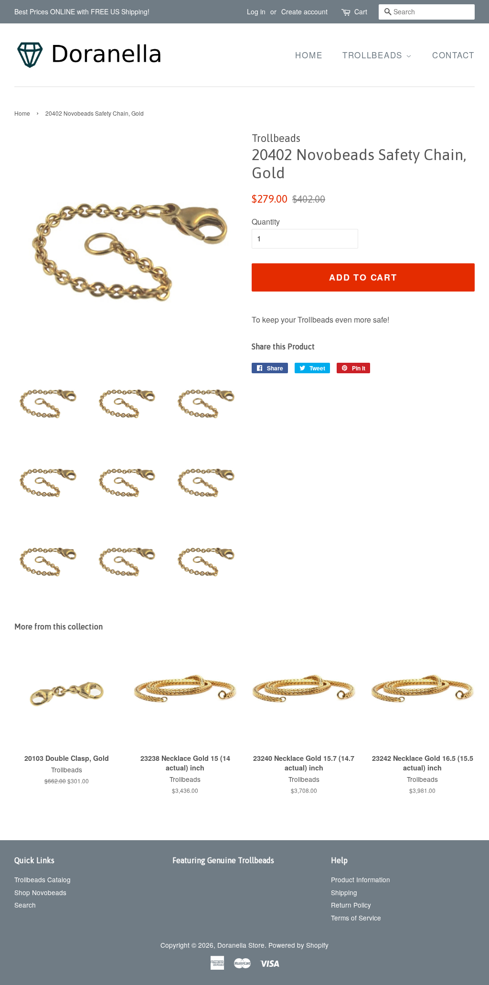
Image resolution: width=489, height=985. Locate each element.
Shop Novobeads (40, 892)
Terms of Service (356, 917)
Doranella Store (241, 945)
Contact (453, 55)
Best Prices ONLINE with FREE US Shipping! (81, 11)
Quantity (266, 221)
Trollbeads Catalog (42, 879)
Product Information (360, 879)
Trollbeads (374, 55)
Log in (256, 11)
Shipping (344, 892)
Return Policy (351, 904)
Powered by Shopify (298, 945)
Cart (360, 11)
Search (25, 904)
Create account (304, 11)
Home (308, 55)
